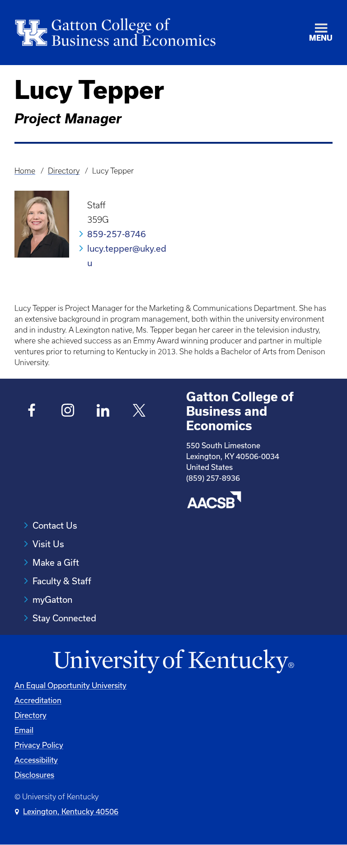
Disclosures (34, 774)
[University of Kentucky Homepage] (173, 661)
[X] (139, 411)
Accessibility (36, 760)
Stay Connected (64, 618)
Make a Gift (56, 562)
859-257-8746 (116, 234)
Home (24, 171)
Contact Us (55, 525)
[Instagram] (67, 411)
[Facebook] (32, 411)
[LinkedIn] (103, 411)
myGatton (52, 599)
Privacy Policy (38, 745)
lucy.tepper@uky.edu (126, 255)
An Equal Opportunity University (70, 685)
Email (23, 730)
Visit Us (48, 544)
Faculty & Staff (62, 581)
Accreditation (37, 700)
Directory (64, 171)
